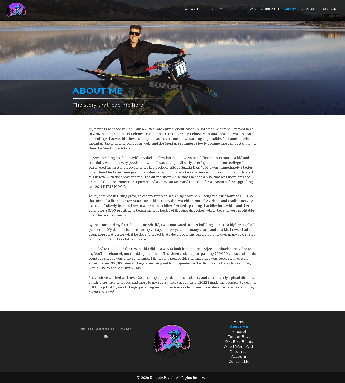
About (290, 9)
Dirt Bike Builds (239, 342)
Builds (238, 9)
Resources (239, 352)
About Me (239, 327)
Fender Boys (215, 9)
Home (239, 322)
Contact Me (239, 362)
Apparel (192, 9)
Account (330, 9)
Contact (309, 9)
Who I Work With (264, 9)
